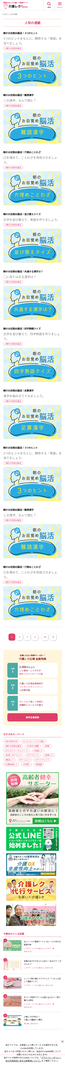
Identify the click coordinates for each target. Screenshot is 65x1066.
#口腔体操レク (11, 764)
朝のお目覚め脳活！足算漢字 (18, 390)
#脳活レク (9, 759)
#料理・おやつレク (13, 755)
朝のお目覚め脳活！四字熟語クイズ (22, 328)
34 (45, 637)
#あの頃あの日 (11, 741)
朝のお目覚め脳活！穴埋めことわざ (22, 152)
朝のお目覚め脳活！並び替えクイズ (22, 214)
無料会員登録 (32, 717)
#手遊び (26, 764)
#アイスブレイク (42, 759)
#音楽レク (49, 755)
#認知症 (39, 764)
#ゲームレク (25, 759)
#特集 (47, 746)
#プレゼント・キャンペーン (16, 750)
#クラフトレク (33, 755)
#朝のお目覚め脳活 (13, 48)
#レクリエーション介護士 (33, 741)
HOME (5, 14)
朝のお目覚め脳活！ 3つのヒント (20, 33)
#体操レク (38, 750)
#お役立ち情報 (33, 746)
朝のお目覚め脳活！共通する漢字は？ (23, 271)
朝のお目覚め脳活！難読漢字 (18, 95)
